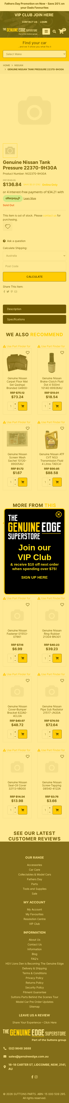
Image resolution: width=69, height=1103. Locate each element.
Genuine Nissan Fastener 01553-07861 (17, 634)
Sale (34, 893)
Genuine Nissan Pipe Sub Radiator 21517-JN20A (51, 709)
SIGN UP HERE (34, 577)
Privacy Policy (34, 977)
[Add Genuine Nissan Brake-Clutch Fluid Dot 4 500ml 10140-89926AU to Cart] (57, 406)
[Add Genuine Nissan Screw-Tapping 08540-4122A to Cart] (57, 810)
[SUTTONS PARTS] (20, 31)
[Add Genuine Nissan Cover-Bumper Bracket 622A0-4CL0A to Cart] (22, 734)
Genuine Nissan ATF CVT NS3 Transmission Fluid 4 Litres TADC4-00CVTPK (51, 460)
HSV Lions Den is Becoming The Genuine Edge (35, 963)
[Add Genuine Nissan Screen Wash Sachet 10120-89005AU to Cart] (22, 482)
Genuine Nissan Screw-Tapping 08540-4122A (52, 785)
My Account (34, 909)
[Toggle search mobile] (53, 31)
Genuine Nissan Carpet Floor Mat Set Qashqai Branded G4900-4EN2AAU (17, 385)
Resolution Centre (35, 919)
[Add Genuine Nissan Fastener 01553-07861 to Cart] (22, 658)
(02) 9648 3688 (20, 1048)
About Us (34, 939)
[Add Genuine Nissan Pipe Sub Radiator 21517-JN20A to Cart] (57, 734)
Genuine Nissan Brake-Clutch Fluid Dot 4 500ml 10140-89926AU (51, 383)
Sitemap (34, 1006)
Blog (34, 954)
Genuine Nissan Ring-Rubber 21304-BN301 (52, 634)
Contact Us (35, 944)
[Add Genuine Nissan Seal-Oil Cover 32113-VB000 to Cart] (22, 810)
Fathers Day (34, 879)
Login (43, 21)
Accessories (34, 864)
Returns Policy (35, 982)
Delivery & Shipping (34, 968)
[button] (7, 226)
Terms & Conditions (34, 973)
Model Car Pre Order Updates (34, 1001)
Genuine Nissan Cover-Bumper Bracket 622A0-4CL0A (17, 711)
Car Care (34, 869)
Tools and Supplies (34, 888)
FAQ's (34, 958)
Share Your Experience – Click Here (34, 1022)
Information (34, 949)
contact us (29, 21)
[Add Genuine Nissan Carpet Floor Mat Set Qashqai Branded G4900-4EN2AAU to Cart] (22, 406)
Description (14, 309)
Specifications (16, 319)
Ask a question (16, 240)
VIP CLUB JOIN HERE (34, 15)
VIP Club (34, 923)
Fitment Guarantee (34, 992)
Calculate (34, 276)
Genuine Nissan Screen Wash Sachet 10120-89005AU (17, 458)
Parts (34, 884)
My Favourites (34, 914)
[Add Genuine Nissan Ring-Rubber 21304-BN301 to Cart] (57, 658)
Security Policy (34, 987)
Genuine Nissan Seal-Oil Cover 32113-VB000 (17, 785)
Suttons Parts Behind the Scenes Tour (34, 997)
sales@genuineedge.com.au (28, 1056)
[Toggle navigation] (46, 31)
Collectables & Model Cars (34, 874)
